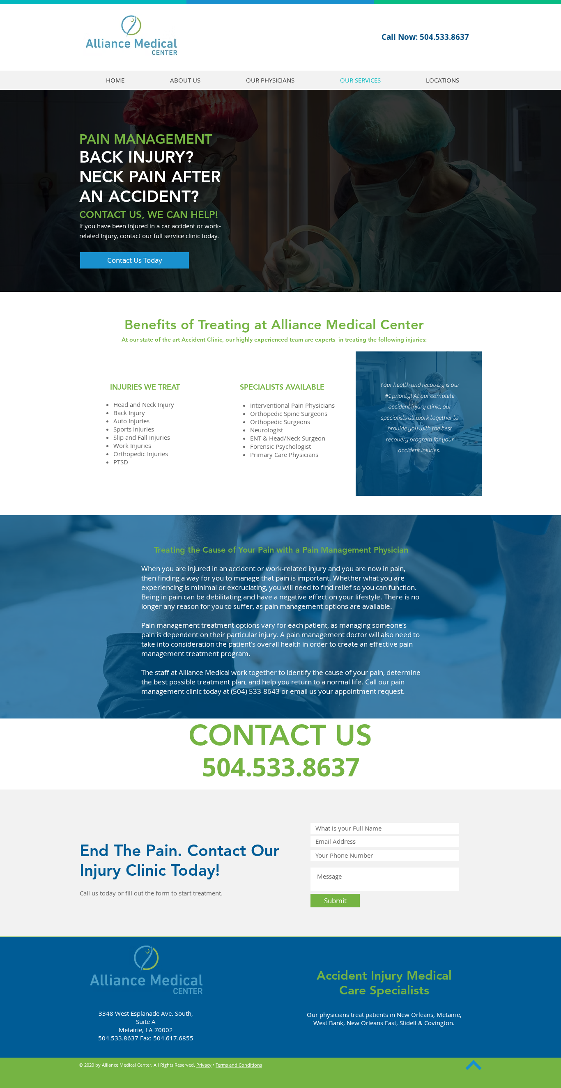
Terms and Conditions (239, 1065)
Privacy (204, 1065)
